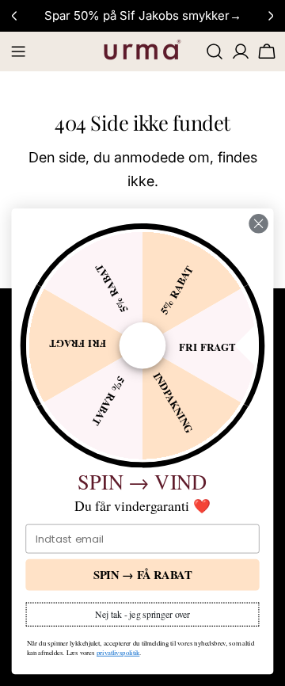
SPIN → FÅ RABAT (142, 574)
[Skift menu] (18, 51)
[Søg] (214, 51)
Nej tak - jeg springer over (142, 614)
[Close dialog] (259, 223)
